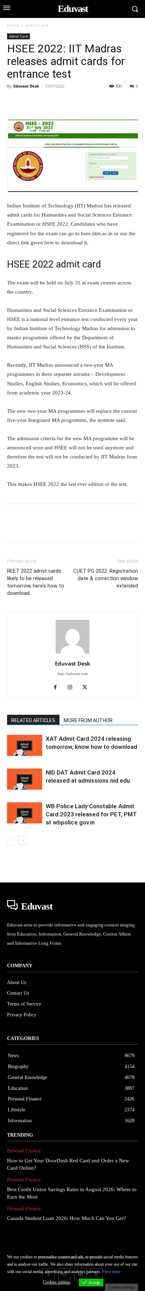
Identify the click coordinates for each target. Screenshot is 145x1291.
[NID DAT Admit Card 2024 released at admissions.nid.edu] (24, 779)
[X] (30, 102)
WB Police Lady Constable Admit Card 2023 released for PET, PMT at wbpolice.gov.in (91, 814)
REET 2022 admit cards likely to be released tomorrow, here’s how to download (35, 582)
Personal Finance (24, 1151)
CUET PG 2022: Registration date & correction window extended (105, 578)
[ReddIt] (95, 102)
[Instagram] (72, 687)
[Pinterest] (46, 102)
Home (13, 25)
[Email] (111, 102)
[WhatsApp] (63, 102)
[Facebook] (14, 102)
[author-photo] (72, 653)
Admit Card (37, 25)
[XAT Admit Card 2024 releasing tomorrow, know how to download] (24, 745)
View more (111, 1271)
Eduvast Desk (26, 86)
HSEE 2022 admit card (54, 264)
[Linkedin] (79, 102)
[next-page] (22, 840)
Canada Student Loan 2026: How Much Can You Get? (66, 1218)
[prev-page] (11, 840)
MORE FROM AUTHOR (88, 720)
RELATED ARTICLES (33, 720)
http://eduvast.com (73, 674)
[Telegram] (127, 102)
